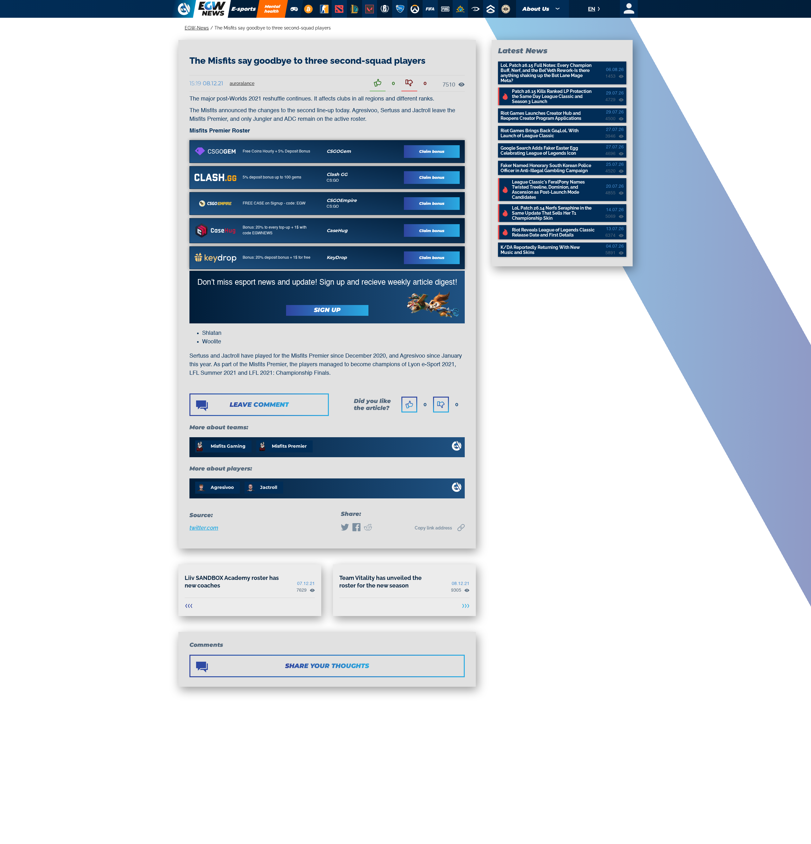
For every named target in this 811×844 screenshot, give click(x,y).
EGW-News (197, 27)
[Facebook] (356, 528)
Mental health (272, 9)
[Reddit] (368, 528)
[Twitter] (345, 528)
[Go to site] (215, 151)
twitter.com (203, 527)
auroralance (242, 83)
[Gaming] (294, 9)
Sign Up (327, 310)
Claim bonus (431, 151)
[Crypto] (308, 9)
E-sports (244, 9)
